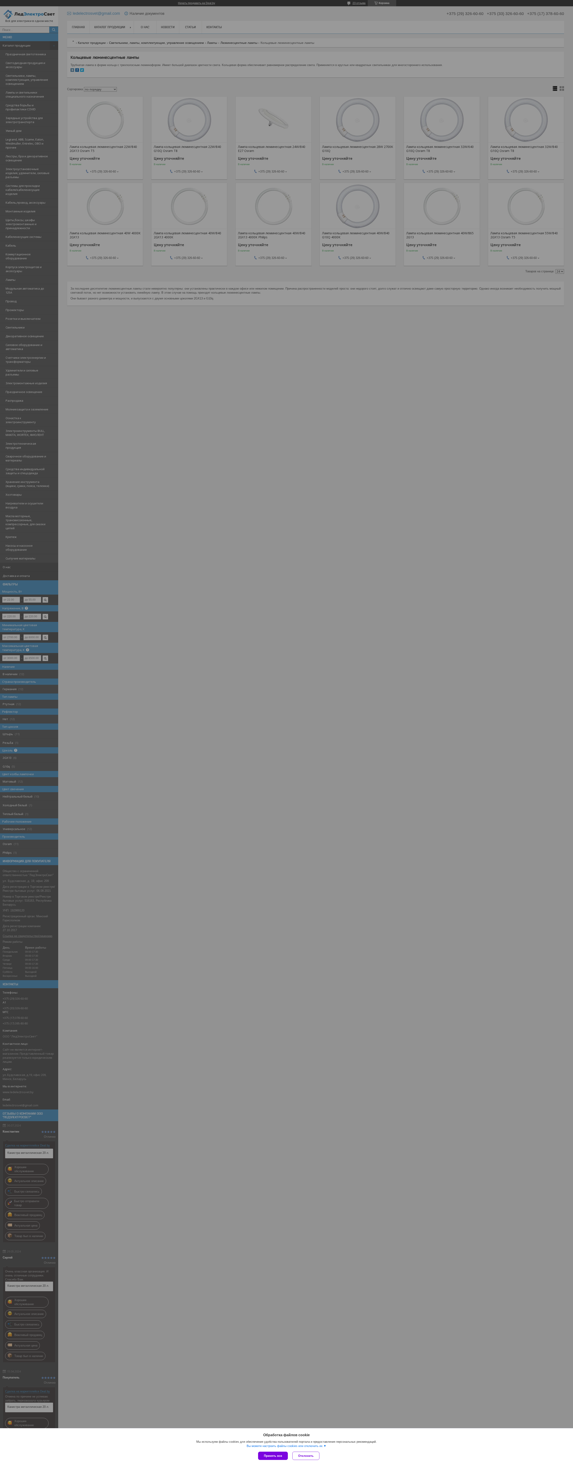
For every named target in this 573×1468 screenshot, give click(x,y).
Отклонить (306, 1455)
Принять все (273, 1455)
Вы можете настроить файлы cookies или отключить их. (285, 1446)
